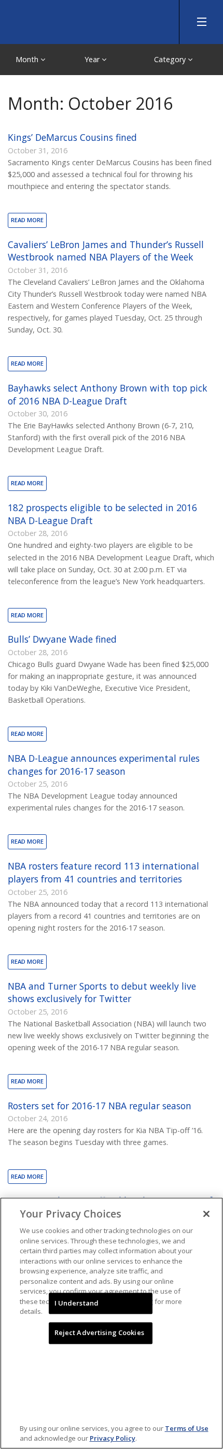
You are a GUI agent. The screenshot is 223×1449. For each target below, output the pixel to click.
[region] (111, 1323)
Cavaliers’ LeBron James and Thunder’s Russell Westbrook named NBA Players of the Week (106, 251)
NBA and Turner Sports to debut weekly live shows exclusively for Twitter (102, 992)
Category (171, 59)
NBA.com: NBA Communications (78, 19)
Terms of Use (186, 1428)
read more (27, 220)
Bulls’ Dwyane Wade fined (62, 639)
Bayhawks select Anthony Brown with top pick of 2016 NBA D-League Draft (107, 394)
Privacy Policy (112, 1438)
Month (28, 59)
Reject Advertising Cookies (99, 1333)
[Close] (206, 1213)
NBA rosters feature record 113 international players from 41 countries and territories (103, 872)
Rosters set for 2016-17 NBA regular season (99, 1105)
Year (93, 59)
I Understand (76, 1303)
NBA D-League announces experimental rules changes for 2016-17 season (104, 764)
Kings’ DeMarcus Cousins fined (72, 137)
